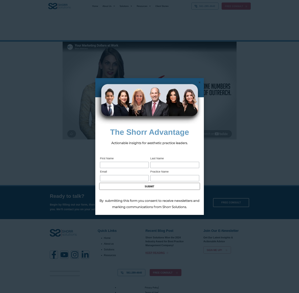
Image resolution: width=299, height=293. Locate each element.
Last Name (157, 158)
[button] (199, 82)
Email (103, 171)
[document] (149, 146)
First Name (107, 158)
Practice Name (159, 171)
